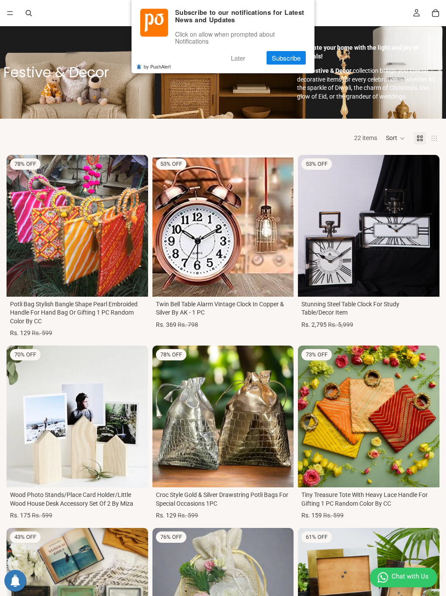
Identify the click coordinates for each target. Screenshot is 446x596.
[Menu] (10, 13)
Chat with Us (410, 576)
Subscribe (286, 57)
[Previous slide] (20, 225)
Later (238, 57)
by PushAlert (157, 66)
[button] (395, 138)
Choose (287, 282)
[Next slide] (135, 225)
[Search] (28, 13)
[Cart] (435, 13)
